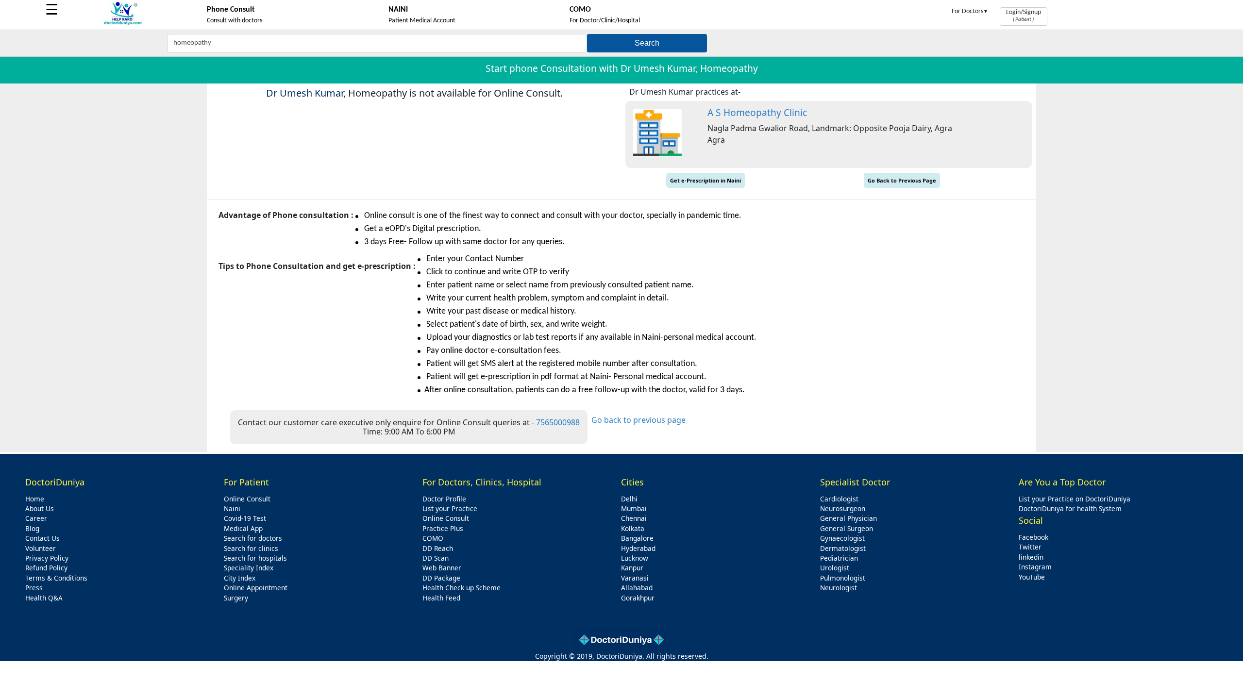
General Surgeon (846, 528)
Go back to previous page (638, 420)
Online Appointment (255, 587)
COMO (432, 538)
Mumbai (634, 508)
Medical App (243, 528)
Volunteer (40, 548)
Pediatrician (839, 558)
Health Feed (441, 597)
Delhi (629, 498)
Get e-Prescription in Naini (705, 180)
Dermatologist (843, 548)
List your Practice (449, 508)
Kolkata (632, 528)
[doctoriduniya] (122, 23)
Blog (32, 528)
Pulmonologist (842, 577)
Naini (232, 508)
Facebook (1033, 537)
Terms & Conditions (56, 577)
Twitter (1030, 546)
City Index (239, 577)
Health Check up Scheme (461, 587)
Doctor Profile (444, 498)
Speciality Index (248, 567)
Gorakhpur (638, 597)
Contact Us (42, 538)
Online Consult (247, 498)
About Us (39, 508)
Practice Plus (442, 528)
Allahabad (637, 587)
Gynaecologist (842, 538)
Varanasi (635, 577)
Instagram (1035, 566)
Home (34, 498)
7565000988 (558, 422)
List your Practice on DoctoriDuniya (1074, 498)
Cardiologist (839, 498)
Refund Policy (46, 567)
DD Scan (435, 558)
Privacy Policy (46, 558)
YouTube (1032, 577)
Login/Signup (1023, 15)
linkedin (1031, 557)
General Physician (848, 518)
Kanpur (632, 567)
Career (36, 518)
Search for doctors (253, 538)
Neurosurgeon (842, 508)
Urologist (834, 567)
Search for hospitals (255, 558)
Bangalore (637, 538)
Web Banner (441, 567)
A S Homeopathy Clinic (757, 112)
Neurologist (838, 587)
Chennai (634, 518)
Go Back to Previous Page (902, 180)
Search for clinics (251, 548)
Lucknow (634, 558)
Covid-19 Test (245, 518)
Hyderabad (638, 548)
